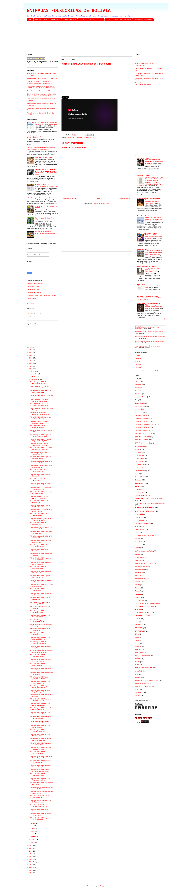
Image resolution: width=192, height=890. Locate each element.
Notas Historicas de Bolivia (146, 266)
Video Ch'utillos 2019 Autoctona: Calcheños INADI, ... (40, 717)
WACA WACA (139, 692)
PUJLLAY (138, 609)
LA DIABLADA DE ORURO (35, 283)
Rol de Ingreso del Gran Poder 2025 (38, 91)
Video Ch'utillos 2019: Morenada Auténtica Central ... (40, 523)
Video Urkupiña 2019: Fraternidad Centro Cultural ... (41, 563)
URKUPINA (93, 19)
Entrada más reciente (70, 198)
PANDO (137, 585)
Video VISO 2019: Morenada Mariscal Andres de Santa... (39, 404)
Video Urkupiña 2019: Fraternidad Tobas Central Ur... (41, 572)
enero (33, 842)
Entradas (32, 313)
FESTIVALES (139, 517)
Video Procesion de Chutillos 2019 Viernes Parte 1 (41, 537)
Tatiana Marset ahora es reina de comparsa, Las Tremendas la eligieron (149, 83)
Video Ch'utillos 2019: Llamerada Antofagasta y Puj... (40, 567)
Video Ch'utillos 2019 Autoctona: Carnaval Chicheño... (40, 704)
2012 (31, 862)
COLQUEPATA (139, 467)
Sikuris (137, 640)
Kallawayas (138, 545)
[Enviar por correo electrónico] (86, 135)
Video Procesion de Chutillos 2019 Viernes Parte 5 (41, 453)
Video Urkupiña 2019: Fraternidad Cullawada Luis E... (41, 554)
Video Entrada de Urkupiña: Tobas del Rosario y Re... (41, 801)
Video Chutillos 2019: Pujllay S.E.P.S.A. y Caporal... (39, 497)
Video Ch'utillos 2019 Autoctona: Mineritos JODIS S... (40, 638)
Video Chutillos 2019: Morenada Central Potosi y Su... (40, 470)
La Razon (138, 364)
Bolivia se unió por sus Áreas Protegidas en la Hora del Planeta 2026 (153, 201)
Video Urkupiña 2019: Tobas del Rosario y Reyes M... (40, 708)
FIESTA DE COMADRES (142, 523)
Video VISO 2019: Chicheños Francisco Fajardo (39, 387)
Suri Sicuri (138, 646)
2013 (31, 859)
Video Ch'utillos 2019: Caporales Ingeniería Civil (40, 541)
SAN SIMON (139, 628)
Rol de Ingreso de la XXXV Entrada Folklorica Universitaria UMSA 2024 (46, 123)
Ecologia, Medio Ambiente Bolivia (148, 198)
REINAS (137, 619)
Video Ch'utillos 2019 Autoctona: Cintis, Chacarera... (40, 647)
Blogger (102, 886)
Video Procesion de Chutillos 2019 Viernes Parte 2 (41, 528)
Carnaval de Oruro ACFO (35, 286)
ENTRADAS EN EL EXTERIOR (144, 508)
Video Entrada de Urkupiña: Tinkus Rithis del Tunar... (41, 796)
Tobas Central (31, 298)
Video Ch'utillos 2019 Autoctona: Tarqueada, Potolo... (40, 779)
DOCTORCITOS (140, 483)
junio (32, 828)
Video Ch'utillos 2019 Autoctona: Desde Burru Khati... (40, 744)
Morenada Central (141, 566)
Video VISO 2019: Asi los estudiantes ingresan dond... (40, 413)
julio (32, 826)
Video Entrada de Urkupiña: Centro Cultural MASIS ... (41, 788)
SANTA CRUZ (139, 631)
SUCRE (137, 643)
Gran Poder (141, 284)
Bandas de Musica (141, 397)
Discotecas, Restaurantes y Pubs (148, 303)
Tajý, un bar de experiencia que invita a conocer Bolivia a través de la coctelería (153, 306)
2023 (31, 358)
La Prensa (138, 367)
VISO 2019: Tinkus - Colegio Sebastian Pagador (39, 422)
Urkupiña (86, 137)
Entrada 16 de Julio (141, 495)
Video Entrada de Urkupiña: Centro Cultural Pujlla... (41, 792)
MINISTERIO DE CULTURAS (144, 563)
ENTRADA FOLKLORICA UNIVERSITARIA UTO (150, 503)
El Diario (137, 355)
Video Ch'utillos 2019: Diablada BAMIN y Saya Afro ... (40, 506)
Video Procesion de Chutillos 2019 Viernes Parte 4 (41, 462)
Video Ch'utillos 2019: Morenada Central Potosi (40, 814)
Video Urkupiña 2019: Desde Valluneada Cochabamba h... (40, 770)
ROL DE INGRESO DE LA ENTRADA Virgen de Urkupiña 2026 (46, 185)
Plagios (137, 591)
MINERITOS (139, 560)
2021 (31, 363)
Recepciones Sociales (142, 615)
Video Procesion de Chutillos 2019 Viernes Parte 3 (41, 466)
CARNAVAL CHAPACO (142, 421)
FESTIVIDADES (140, 520)
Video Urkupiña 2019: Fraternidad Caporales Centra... (41, 611)
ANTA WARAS (139, 384)
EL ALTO (138, 486)
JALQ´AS (138, 539)
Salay (137, 622)
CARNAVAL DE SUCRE (142, 437)
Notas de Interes (140, 578)
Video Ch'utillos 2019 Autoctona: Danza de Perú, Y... (40, 766)
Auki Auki (138, 387)
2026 (31, 350)
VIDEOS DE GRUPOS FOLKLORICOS (147, 680)
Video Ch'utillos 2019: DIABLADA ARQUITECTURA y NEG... (40, 440)
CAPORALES (139, 412)
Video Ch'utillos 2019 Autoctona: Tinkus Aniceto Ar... (40, 761)
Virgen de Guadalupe (142, 683)
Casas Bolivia (141, 249)
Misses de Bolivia (143, 158)
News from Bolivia (143, 216)
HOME (30, 19)
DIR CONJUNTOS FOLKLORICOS (122, 19)
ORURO (137, 582)
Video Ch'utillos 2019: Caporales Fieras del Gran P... (40, 457)
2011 (30, 864)
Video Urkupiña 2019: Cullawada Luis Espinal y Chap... (40, 545)
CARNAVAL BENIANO (142, 418)
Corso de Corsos (140, 470)
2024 (31, 355)
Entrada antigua (125, 198)
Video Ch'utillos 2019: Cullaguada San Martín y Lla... (41, 532)
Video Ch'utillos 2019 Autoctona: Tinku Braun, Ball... (40, 752)
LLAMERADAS (139, 557)
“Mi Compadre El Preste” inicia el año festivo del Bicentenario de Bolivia (154, 236)
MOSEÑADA (139, 572)
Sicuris (137, 637)
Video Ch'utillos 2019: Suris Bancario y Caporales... (39, 810)
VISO (136, 689)
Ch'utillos (138, 452)
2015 (31, 854)
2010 (31, 867)
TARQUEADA (139, 652)
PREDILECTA (139, 600)
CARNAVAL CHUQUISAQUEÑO (145, 424)
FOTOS (101, 19)
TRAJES (137, 665)
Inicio (98, 198)
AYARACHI (138, 394)
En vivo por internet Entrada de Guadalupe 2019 (40, 629)
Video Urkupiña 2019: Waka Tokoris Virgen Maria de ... (41, 585)
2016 (31, 851)
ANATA (137, 381)
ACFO (137, 378)
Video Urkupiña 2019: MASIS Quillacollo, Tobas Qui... (39, 642)
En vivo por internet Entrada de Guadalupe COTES (40, 603)
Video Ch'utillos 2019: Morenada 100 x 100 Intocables (40, 484)
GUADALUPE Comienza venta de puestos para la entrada (41, 651)
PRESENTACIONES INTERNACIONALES (148, 603)
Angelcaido (30, 304)
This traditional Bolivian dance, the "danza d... (149, 332)
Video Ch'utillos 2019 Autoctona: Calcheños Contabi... (40, 655)
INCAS (137, 532)
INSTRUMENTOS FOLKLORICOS (146, 535)
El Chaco (138, 489)
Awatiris (137, 391)
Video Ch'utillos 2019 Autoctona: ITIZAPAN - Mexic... (40, 735)
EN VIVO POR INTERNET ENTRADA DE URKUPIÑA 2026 (45, 232)
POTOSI (137, 597)
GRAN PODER (82, 19)
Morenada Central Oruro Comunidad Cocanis (41, 295)
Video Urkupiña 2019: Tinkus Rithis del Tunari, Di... (41, 695)
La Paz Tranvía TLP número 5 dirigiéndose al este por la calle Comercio (153, 270)
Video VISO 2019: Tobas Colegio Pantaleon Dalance (40, 418)
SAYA (136, 634)
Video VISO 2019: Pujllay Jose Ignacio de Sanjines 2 (40, 426)
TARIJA (137, 649)
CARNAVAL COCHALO (142, 427)
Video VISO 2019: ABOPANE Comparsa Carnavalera (39, 400)
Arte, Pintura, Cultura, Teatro (147, 233)
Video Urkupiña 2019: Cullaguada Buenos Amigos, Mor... (41, 757)
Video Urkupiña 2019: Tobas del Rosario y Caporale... (40, 391)
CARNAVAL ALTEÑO (141, 415)
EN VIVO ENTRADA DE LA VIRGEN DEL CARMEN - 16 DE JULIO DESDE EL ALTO (40, 82)
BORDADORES (140, 406)
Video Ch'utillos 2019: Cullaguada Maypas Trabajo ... (41, 514)
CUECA (137, 474)
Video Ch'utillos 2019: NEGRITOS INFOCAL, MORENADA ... (41, 448)
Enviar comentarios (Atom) (101, 203)
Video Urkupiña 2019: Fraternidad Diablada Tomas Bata (41, 730)
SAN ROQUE (139, 625)
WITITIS (137, 695)
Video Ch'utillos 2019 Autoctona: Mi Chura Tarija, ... (41, 673)
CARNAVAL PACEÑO (141, 440)
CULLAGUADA (139, 477)
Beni (136, 400)
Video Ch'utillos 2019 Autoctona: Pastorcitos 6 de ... (40, 664)
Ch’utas (137, 449)
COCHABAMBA (71, 137)
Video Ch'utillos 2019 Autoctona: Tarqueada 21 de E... (40, 774)
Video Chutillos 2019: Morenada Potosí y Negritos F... (40, 519)
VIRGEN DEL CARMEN (142, 686)
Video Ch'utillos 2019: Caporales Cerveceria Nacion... (40, 558)
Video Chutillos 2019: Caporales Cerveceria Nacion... (40, 488)
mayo (33, 831)
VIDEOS (108, 19)
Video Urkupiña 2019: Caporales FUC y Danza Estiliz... (40, 748)
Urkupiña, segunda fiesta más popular (39, 198)
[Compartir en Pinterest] (93, 135)
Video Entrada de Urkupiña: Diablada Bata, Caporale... (39, 805)
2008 (31, 873)
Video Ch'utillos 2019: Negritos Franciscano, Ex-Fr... (40, 576)
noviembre (34, 374)
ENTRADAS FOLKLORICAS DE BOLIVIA (69, 10)
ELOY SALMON (140, 492)
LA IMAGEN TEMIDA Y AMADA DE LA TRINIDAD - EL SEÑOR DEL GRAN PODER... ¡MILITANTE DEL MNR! (46, 172)
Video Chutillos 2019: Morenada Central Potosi (40, 479)
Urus (136, 674)
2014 (31, 856)
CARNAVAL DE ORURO (41, 19)
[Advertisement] (87, 38)
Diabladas (138, 480)
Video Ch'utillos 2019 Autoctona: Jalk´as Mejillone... (40, 726)
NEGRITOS (138, 575)
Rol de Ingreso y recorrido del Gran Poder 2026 (42, 78)
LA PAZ (137, 548)
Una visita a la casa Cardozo (44, 157)
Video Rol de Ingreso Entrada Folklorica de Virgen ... (39, 620)
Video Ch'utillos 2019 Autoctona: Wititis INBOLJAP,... (40, 616)
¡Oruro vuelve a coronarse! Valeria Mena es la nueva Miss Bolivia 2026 (154, 161)
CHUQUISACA (139, 461)
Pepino (137, 588)
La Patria (138, 358)
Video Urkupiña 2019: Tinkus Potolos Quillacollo (39, 722)
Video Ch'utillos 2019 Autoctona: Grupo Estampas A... (40, 691)
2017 (31, 848)
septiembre (34, 379)
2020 (31, 366)
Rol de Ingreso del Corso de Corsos (143, 19)
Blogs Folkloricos (140, 403)
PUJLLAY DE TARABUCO (143, 612)
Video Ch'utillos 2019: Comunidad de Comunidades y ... (41, 492)
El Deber (138, 361)
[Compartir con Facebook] (91, 135)
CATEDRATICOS (140, 446)
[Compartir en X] (89, 135)
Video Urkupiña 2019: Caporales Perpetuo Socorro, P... (40, 686)
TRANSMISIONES (55, 19)
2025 (31, 352)
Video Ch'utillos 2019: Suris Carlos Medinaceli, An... (41, 581)
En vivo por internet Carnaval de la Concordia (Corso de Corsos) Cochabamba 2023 (41, 95)
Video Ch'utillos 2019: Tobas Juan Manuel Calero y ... (41, 589)
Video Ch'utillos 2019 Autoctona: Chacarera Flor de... (40, 713)
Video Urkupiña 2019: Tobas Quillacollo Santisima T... (39, 677)
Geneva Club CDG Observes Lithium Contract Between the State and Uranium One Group (153, 219)
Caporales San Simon (34, 292)
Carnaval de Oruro (33, 289)
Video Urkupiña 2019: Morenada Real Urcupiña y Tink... (40, 382)
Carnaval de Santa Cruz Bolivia (147, 296)
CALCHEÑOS (139, 409)
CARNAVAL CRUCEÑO (142, 431)
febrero (33, 839)
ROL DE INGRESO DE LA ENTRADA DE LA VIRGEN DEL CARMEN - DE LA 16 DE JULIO (41, 87)
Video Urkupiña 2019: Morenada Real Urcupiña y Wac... (40, 739)
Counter (137, 722)
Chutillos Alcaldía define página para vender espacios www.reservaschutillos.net (41, 148)
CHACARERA (139, 455)
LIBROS (137, 554)
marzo (33, 836)
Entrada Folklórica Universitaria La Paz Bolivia (149, 371)
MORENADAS (139, 569)
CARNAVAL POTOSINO (142, 443)
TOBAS (137, 662)
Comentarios (33, 317)
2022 (31, 360)
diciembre (34, 371)
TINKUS (79, 137)
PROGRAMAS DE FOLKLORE (144, 606)
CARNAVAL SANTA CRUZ (69, 19)
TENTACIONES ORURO (142, 655)
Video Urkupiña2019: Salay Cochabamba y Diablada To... (40, 444)
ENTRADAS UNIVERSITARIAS (144, 511)
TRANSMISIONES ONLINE (143, 668)
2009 (31, 870)
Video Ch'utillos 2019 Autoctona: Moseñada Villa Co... (40, 699)
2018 (31, 845)
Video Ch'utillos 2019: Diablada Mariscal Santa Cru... (40, 598)
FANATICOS (139, 514)
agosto (33, 823)
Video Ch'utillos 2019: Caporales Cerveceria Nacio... (40, 818)
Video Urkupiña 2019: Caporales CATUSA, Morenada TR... (40, 435)
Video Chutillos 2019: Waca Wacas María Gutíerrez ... (41, 510)
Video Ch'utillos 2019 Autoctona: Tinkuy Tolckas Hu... (40, 682)
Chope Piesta (139, 458)
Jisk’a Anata (139, 542)
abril (32, 834)
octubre (33, 376)
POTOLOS (138, 594)
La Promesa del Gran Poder (144, 551)
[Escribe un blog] (88, 135)
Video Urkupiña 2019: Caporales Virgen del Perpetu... (40, 660)
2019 (31, 369)
